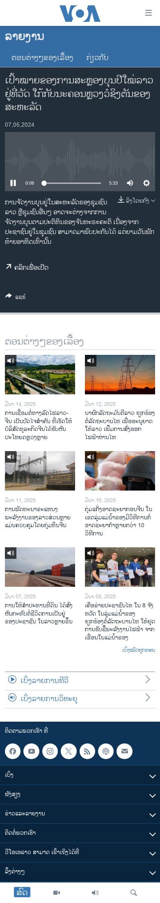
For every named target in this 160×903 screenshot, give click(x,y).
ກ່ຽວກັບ (98, 58)
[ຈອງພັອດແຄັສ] (124, 751)
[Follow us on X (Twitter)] (68, 751)
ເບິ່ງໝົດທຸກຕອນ (138, 650)
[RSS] (87, 751)
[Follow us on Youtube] (31, 751)
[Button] (15, 298)
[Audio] (95, 892)
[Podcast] (106, 751)
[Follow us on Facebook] (13, 751)
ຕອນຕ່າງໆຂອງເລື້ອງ (42, 58)
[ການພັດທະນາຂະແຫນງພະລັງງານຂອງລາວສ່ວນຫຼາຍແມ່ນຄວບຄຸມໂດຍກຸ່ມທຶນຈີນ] (40, 471)
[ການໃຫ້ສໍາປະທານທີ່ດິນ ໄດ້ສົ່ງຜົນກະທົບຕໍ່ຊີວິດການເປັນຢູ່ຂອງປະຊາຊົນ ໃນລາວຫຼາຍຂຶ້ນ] (40, 567)
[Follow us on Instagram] (50, 751)
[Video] (56, 892)
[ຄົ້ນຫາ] (133, 892)
